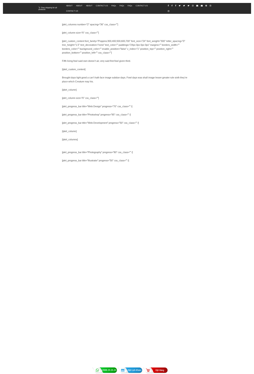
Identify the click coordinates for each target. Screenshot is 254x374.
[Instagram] (193, 6)
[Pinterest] (206, 6)
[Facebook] (168, 6)
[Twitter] (180, 6)
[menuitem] (69, 5)
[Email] (197, 6)
